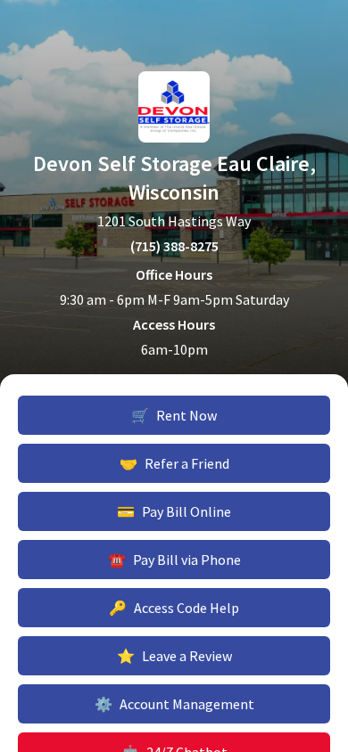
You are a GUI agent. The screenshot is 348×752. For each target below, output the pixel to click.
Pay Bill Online (174, 511)
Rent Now (174, 415)
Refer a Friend (174, 463)
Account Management (174, 704)
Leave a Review (174, 656)
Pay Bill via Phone (174, 559)
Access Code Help (174, 608)
